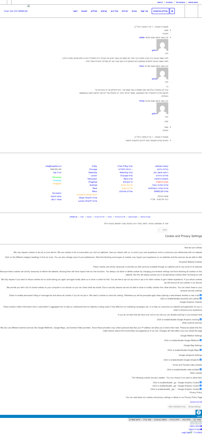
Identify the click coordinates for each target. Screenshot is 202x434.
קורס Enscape (127, 175)
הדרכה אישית (127, 188)
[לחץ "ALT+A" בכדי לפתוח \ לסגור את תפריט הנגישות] (198, 412)
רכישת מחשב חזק (161, 172)
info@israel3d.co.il (53, 166)
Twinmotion (92, 178)
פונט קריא (147, 420)
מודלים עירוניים (162, 175)
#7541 (141, 66)
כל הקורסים (128, 181)
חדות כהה (186, 420)
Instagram (57, 183)
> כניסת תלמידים (125, 169)
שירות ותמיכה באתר (160, 185)
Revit (95, 188)
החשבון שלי (56, 193)
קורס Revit (128, 178)
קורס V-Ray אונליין (125, 166)
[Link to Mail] (14, 2)
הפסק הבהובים (160, 420)
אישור (165, 229)
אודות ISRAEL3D (161, 191)
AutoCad (93, 185)
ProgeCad (93, 181)
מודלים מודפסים (126, 191)
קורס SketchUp (126, 172)
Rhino (94, 191)
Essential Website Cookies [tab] (190, 261)
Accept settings (194, 406)
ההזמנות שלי (180, 2)
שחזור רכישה (56, 199)
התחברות (169, 2)
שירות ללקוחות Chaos (88, 197)
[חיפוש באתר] (179, 11)
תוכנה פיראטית (162, 181)
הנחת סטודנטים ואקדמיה (87, 194)
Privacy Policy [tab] (196, 392)
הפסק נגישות (195, 426)
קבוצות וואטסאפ (161, 166)
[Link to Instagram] (9, 2)
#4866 (141, 37)
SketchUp (93, 172)
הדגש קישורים (134, 420)
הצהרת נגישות (194, 429)
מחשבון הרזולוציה (161, 178)
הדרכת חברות (127, 185)
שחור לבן (197, 420)
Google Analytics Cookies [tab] (191, 301)
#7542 (141, 100)
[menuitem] (160, 2)
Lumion (94, 175)
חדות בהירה (174, 420)
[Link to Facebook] (5, 2)
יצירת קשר (57, 172)
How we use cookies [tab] (193, 247)
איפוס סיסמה (193, 2)
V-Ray (94, 166)
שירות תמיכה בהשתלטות (158, 188)
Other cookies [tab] (196, 372)
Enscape (93, 169)
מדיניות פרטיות (196, 402)
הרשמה (160, 2)
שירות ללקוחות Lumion (87, 200)
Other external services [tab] (192, 322)
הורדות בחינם (162, 169)
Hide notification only (177, 406)
